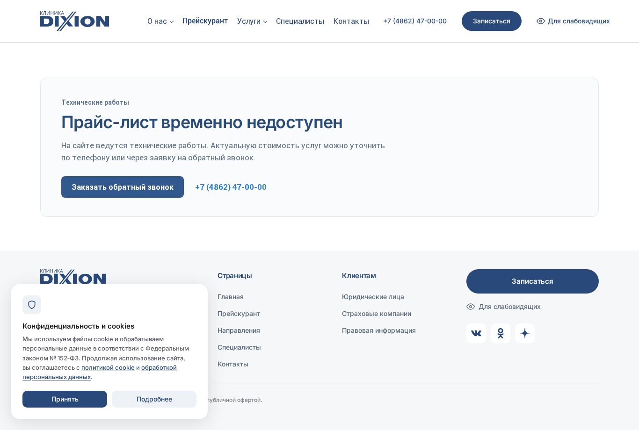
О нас (157, 21)
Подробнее (154, 399)
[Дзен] (525, 333)
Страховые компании (376, 313)
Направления (239, 330)
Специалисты (300, 21)
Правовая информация (379, 330)
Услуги (249, 21)
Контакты (351, 21)
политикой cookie (108, 367)
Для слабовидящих (510, 306)
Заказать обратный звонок (123, 187)
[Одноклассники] (500, 333)
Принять (65, 399)
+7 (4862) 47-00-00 (415, 21)
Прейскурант (205, 20)
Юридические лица (373, 297)
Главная (231, 297)
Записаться (491, 21)
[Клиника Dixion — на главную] (74, 21)
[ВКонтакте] (476, 333)
